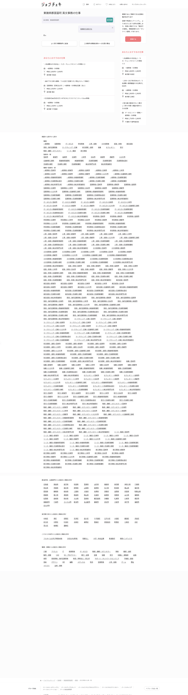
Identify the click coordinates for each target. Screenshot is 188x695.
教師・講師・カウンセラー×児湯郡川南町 (58, 428)
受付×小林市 (104, 393)
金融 (134, 555)
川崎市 (126, 498)
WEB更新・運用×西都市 (118, 347)
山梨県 (86, 488)
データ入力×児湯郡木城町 (77, 213)
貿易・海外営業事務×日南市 (53, 301)
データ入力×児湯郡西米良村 (53, 213)
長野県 (96, 488)
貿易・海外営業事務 (50, 147)
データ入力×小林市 (125, 202)
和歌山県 (138, 491)
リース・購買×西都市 (71, 439)
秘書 (99, 147)
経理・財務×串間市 (87, 269)
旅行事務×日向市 (101, 453)
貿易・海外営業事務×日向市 (103, 301)
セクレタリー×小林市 (71, 379)
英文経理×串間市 (50, 287)
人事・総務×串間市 (69, 237)
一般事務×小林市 (118, 170)
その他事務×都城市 (118, 248)
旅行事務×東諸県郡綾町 (52, 460)
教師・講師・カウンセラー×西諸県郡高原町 (59, 418)
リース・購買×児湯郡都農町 (128, 446)
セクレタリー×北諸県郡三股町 (75, 382)
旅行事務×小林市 (84, 453)
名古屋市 (87, 502)
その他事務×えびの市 (69, 255)
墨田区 (126, 518)
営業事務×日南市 (50, 188)
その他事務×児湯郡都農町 (99, 262)
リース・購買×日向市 (131, 435)
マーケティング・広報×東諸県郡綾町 (56, 333)
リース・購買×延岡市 (71, 435)
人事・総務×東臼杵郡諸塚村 (78, 248)
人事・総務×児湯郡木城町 (77, 244)
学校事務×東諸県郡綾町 (116, 223)
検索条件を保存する (86, 29)
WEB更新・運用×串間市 (96, 347)
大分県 (76, 498)
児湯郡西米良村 (122, 160)
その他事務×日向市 (106, 252)
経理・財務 (118, 144)
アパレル (54, 551)
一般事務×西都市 (84, 174)
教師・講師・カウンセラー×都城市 (56, 407)
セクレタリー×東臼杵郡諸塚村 (129, 389)
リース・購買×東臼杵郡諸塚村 (80, 450)
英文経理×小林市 (101, 283)
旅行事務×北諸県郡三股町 (88, 457)
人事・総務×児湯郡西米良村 (53, 244)
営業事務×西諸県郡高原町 (94, 191)
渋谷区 (137, 518)
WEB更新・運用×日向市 (74, 347)
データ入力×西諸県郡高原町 (53, 209)
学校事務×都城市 (116, 216)
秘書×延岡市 (62, 365)
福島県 (106, 484)
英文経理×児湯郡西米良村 (117, 290)
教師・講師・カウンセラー (53, 151)
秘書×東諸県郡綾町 (106, 368)
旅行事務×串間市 (118, 453)
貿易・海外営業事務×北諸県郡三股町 (107, 304)
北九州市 (47, 505)
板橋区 (56, 525)
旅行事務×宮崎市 (102, 450)
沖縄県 (106, 498)
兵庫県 (96, 491)
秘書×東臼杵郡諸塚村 (71, 375)
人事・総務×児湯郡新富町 (124, 241)
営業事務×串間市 (101, 188)
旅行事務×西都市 (50, 457)
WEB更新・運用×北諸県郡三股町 (78, 351)
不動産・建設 (128, 558)
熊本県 (66, 498)
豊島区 (96, 522)
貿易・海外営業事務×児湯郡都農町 (85, 315)
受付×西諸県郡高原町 (100, 396)
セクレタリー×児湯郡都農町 (78, 389)
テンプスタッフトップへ (139, 4)
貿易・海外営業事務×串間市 (127, 301)
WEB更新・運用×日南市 (118, 343)
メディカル (81, 562)
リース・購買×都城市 (51, 435)
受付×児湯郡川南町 (126, 400)
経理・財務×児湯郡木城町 (100, 276)
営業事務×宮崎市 (96, 184)
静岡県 (56, 491)
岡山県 (86, 495)
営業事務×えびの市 (50, 191)
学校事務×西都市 (118, 220)
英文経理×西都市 (67, 287)
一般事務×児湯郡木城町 (75, 181)
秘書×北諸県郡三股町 (66, 368)
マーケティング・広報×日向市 (54, 326)
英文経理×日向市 (118, 283)
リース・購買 (71, 151)
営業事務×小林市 (67, 188)
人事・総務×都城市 (69, 234)
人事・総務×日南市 (106, 234)
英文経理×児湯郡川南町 (73, 294)
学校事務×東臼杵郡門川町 (96, 230)
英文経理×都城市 (50, 283)
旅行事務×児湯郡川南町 (73, 464)
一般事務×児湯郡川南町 (96, 181)
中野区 (56, 522)
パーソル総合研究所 (66, 689)
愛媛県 (46, 495)
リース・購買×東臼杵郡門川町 (54, 450)
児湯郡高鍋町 (93, 160)
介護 (45, 551)
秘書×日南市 (76, 365)
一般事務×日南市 (101, 170)
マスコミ (47, 565)
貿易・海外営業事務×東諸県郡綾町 (86, 308)
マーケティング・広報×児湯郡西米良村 (57, 336)
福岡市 (137, 502)
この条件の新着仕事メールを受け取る (97, 43)
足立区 (46, 522)
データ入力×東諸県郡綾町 (77, 209)
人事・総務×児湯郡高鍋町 (100, 241)
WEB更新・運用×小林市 (52, 347)
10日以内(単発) (72, 538)
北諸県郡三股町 (49, 160)
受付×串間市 (132, 393)
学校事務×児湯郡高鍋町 (52, 227)
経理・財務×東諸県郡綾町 (102, 273)
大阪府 (86, 491)
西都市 (112, 157)
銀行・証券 (85, 555)
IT (63, 551)
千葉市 (56, 502)
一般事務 (47, 144)
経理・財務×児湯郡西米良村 (76, 276)
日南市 (74, 157)
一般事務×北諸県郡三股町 (122, 174)
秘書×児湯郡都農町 (126, 372)
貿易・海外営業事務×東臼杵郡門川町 (115, 315)
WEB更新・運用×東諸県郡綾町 (54, 354)
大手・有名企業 (98, 538)
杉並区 (66, 522)
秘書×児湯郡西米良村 (69, 372)
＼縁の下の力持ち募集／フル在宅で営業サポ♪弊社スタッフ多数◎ (66, 86)
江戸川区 (107, 518)
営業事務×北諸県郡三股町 (71, 191)
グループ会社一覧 (152, 688)
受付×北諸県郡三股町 (80, 396)
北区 (136, 522)
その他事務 (105, 144)
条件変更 (109, 20)
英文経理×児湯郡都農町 (95, 294)
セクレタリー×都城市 (111, 375)
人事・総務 (93, 144)
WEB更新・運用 (87, 147)
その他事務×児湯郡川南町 (76, 262)
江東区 (126, 522)
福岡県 (137, 495)
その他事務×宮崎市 (100, 248)
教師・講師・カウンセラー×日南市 (114, 407)
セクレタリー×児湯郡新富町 (78, 386)
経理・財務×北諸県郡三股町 (53, 273)
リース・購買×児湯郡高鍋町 (104, 442)
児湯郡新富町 (107, 160)
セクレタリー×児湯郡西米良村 (103, 386)
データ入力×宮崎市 (50, 202)
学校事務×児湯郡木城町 (118, 227)
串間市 (102, 157)
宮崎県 (86, 498)
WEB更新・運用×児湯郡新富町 (107, 354)
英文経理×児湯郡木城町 (52, 294)
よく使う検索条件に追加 (59, 43)
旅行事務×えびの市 (67, 457)
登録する (133, 39)
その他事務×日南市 (69, 252)
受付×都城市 (62, 393)
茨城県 (56, 488)
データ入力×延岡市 (87, 202)
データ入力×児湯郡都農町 (124, 213)
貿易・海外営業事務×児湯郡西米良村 (86, 312)
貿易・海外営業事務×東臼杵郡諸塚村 (56, 319)
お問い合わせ (124, 4)
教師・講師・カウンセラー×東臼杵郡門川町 (59, 432)
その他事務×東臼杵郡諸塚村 (53, 266)
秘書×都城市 (48, 365)
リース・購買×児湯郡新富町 (128, 442)
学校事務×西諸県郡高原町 (94, 223)
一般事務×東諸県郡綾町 (75, 177)
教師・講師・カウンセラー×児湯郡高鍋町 (58, 421)
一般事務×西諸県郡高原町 (53, 177)
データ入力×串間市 (69, 206)
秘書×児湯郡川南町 (108, 372)
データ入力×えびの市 (107, 206)
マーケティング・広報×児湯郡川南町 (119, 336)
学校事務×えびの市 (50, 223)
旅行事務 (84, 151)
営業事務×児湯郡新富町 (73, 195)
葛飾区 (66, 525)
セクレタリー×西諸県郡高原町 (102, 382)
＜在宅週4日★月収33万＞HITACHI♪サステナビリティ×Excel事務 (66, 103)
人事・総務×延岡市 (87, 234)
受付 (121, 147)
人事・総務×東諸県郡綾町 (77, 241)
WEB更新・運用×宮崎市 (52, 343)
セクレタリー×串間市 (111, 379)
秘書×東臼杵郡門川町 (51, 375)
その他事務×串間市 (125, 252)
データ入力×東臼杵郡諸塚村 (78, 216)
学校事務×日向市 (84, 220)
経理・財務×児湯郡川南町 (124, 276)
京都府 (106, 491)
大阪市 (116, 502)
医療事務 (72, 551)
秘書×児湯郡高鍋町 (125, 368)
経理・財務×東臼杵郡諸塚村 (101, 280)
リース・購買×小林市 (111, 435)
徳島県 (76, 495)
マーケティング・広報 (69, 147)
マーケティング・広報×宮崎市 (85, 319)
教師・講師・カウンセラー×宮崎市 (114, 403)
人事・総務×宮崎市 (50, 234)
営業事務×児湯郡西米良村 (96, 195)
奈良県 (126, 491)
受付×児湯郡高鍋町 (50, 400)
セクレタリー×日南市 (51, 379)
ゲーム (123, 562)
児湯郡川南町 (62, 164)
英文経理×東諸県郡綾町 (52, 290)
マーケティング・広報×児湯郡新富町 (118, 333)
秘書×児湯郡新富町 (50, 372)
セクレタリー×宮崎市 (91, 375)
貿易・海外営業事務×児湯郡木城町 (116, 312)
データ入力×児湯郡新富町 (124, 209)
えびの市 (122, 157)
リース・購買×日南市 (91, 435)
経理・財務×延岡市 (112, 266)
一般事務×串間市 (67, 174)
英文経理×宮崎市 (122, 280)
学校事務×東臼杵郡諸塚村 (119, 230)
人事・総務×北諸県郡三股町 (129, 237)
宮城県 (86, 484)
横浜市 (137, 498)
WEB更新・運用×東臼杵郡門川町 (81, 361)
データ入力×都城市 (69, 202)
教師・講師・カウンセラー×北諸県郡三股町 (119, 414)
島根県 (106, 495)
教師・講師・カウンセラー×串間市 (114, 411)
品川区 (86, 518)
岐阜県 (66, 491)
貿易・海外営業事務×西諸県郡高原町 (56, 308)
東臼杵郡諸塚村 (106, 164)
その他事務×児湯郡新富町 (99, 259)
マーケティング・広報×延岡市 (54, 322)
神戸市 (126, 502)
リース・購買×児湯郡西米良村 (54, 446)
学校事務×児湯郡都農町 (73, 230)
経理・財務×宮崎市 (75, 266)
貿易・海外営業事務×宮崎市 (76, 297)
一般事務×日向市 (50, 174)
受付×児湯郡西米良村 (88, 400)
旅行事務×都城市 (119, 450)
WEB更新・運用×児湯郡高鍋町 (81, 354)
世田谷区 (107, 522)
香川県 (56, 495)
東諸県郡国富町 (68, 680)
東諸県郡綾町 (79, 160)
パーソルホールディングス (51, 687)
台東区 (76, 522)
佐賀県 (46, 498)
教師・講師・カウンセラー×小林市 (56, 411)
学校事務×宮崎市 (99, 216)
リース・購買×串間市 (51, 439)
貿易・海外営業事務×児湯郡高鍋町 (116, 308)
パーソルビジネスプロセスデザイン (88, 687)
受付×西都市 (48, 396)
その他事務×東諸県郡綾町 (53, 259)
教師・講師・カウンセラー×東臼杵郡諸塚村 (94, 432)
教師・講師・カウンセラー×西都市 (56, 414)
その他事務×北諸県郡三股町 (92, 255)
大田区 (116, 518)
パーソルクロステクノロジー (110, 687)
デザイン (54, 562)
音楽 (45, 562)
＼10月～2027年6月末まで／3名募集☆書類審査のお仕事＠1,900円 (132, 89)
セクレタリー (110, 147)
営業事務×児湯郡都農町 (73, 198)
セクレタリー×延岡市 (131, 375)
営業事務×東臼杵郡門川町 (96, 198)
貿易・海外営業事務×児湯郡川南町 (56, 315)
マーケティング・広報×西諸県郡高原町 (117, 329)
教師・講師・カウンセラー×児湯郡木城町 (93, 425)
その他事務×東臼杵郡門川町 (123, 262)
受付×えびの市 (63, 396)
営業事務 (58, 144)
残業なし (85, 538)
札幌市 (116, 498)
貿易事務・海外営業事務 (59, 558)
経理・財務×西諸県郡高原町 (78, 273)
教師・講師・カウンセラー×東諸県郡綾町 (93, 418)
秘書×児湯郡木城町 (89, 372)
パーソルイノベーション (50, 689)
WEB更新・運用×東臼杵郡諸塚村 (109, 361)
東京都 (116, 484)
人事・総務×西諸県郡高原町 (53, 241)
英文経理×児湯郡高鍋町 (73, 290)
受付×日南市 (90, 393)
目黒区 (66, 518)
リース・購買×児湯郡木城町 (79, 446)
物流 (91, 562)
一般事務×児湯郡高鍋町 (96, 177)
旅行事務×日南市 (67, 453)
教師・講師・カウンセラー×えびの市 (86, 414)
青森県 (56, 484)
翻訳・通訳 (127, 551)
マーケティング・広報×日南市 (80, 322)
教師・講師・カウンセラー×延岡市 (85, 407)
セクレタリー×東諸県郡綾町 (127, 382)
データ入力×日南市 (106, 202)
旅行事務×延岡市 (50, 453)
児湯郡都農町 (76, 164)
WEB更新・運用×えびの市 (53, 351)
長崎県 (56, 498)
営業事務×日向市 (84, 188)
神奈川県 (127, 484)
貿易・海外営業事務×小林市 (78, 301)
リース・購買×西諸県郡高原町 (54, 442)
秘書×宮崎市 (130, 361)
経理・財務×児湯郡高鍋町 (125, 273)
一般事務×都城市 (67, 170)
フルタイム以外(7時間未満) (53, 538)
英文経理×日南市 (84, 283)
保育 (45, 558)
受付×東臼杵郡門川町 (69, 403)
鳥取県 (116, 495)
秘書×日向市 (104, 365)
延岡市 (64, 157)
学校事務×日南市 (50, 220)
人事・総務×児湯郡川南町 (100, 244)
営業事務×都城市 (113, 184)
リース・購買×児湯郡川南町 (104, 446)
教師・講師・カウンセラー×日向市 (85, 411)
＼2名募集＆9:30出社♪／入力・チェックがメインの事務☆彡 (65, 69)
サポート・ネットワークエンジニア (107, 558)
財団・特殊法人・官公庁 (81, 558)
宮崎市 (46, 157)
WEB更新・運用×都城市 (74, 343)
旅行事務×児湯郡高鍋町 (73, 460)
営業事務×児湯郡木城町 (118, 195)
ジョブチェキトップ (49, 680)
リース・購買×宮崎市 (121, 432)
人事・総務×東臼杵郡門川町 (53, 248)
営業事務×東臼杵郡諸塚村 (119, 198)
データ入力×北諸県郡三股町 (129, 206)
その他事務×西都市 (50, 255)
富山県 (126, 488)
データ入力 (69, 144)
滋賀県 (116, 491)
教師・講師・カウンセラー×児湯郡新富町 (91, 421)
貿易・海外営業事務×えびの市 (79, 304)
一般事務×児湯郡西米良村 (53, 181)
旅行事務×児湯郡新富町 (95, 460)
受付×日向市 (118, 393)
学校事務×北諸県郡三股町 (71, 223)
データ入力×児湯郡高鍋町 (100, 209)
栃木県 (66, 488)
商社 (132, 562)
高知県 (66, 495)
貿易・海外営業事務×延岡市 (126, 297)
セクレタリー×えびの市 (52, 382)
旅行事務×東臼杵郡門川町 (117, 464)
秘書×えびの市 (49, 368)
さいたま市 (67, 502)
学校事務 (81, 144)
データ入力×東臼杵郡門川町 (53, 216)
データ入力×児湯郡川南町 (100, 213)
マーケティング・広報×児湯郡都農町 (56, 340)
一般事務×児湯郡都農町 (118, 181)
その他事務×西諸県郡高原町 (117, 255)
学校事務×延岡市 (133, 216)
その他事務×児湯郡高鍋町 (76, 259)
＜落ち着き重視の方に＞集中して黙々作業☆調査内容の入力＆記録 (132, 112)
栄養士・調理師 (123, 555)
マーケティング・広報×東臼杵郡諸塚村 (120, 340)
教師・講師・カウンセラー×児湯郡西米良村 (59, 425)
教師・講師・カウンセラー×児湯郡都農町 (91, 428)
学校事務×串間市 (101, 220)
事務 (117, 551)
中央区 (46, 518)
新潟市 (76, 502)
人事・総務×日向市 (50, 237)
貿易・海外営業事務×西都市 (53, 304)
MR (63, 562)
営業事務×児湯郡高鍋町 (52, 195)
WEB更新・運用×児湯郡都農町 (54, 361)
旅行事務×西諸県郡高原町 (111, 457)
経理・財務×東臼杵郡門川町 (76, 280)
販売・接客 (47, 555)
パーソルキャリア (127, 687)
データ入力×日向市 (50, 206)
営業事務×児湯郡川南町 (52, 198)
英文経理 (130, 144)
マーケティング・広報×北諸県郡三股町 (84, 329)
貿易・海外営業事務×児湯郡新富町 (56, 312)
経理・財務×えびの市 (125, 269)
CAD (57, 555)
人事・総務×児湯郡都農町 (124, 244)
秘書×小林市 (90, 365)
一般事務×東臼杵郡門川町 (53, 184)
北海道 (46, 484)
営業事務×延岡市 (130, 184)
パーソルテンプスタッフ (68, 687)
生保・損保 (58, 565)
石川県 (106, 488)
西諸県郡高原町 (64, 160)
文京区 (76, 518)
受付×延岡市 (76, 393)
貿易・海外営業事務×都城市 (101, 297)
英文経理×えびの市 (84, 287)
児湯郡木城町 (48, 164)
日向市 (93, 157)
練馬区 (86, 522)
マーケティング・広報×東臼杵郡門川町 (88, 340)
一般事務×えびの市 (101, 174)
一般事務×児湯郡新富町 (118, 177)
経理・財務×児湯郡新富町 (53, 276)
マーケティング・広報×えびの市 (55, 329)
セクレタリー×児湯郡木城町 (129, 386)
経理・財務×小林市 (50, 269)
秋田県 (76, 484)
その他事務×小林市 (87, 252)
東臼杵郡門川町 (91, 164)
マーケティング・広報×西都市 (106, 326)
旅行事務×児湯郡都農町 (95, 464)
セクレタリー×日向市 (91, 379)
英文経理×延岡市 (67, 283)
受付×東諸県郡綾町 (120, 396)
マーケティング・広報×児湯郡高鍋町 (87, 333)
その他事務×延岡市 (50, 252)
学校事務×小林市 (67, 220)
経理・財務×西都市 (106, 269)
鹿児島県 (97, 498)
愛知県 (46, 491)
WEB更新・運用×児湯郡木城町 (82, 358)
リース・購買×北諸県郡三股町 (115, 439)
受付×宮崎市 (48, 393)
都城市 (55, 157)
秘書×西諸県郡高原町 (86, 368)
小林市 (83, 157)
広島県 (96, 495)
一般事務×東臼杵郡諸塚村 (76, 184)
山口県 (126, 495)
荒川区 (46, 525)
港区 (55, 518)
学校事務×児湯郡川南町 (52, 230)
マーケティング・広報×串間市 (80, 326)
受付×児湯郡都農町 (50, 403)
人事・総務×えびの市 (107, 237)
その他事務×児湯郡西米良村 (123, 259)
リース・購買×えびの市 (92, 439)
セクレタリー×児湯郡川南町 (53, 389)
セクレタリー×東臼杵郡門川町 (103, 389)
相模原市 (47, 502)
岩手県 (66, 484)
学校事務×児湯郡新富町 (73, 227)
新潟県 (116, 488)
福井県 (137, 488)
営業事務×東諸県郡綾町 (116, 191)
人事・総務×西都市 (87, 237)
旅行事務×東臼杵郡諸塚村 (53, 467)
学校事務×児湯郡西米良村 (96, 227)
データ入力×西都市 (87, 206)
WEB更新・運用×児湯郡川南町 (109, 358)
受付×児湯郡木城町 (108, 400)
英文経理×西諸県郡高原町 (128, 287)
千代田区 (97, 518)
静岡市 (96, 502)
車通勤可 (112, 538)
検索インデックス (126, 538)
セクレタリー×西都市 (131, 379)
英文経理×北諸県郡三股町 (105, 287)
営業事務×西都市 (118, 188)
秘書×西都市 (132, 365)
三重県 (76, 491)
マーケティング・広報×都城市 (111, 319)
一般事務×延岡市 (84, 170)
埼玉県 (46, 488)
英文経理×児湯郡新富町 (95, 290)
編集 (71, 562)
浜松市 (106, 502)
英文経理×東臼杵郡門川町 (117, 294)
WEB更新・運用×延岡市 (96, 343)
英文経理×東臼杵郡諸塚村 (53, 297)
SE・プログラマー (70, 555)
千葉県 (137, 484)
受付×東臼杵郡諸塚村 (89, 403)
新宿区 (116, 522)
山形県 (96, 484)
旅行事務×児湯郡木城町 (52, 464)
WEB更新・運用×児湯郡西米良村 (55, 358)
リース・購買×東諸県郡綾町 (79, 442)
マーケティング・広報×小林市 (106, 322)
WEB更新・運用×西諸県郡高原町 (106, 351)
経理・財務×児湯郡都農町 (53, 280)
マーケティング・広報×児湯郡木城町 (89, 336)
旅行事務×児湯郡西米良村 (117, 460)
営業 (95, 555)
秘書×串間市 (118, 365)
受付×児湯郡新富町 (69, 400)
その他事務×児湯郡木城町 (53, 262)
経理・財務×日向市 (69, 269)
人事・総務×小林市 (125, 234)
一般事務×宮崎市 (50, 170)
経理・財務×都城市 (94, 266)
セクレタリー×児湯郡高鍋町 (53, 386)
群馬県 (76, 488)
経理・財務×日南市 (131, 266)
